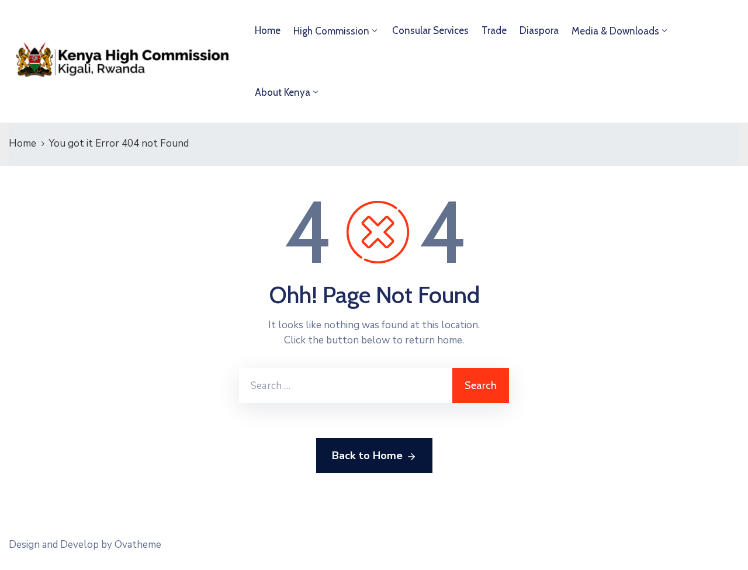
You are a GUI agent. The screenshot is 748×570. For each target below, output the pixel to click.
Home (267, 30)
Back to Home (367, 456)
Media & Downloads (615, 31)
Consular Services (430, 30)
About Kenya (282, 92)
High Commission (331, 31)
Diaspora (539, 30)
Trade (494, 30)
